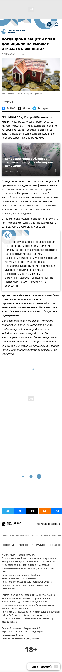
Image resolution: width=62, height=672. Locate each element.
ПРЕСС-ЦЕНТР (25, 545)
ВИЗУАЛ (56, 535)
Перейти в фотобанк (34, 94)
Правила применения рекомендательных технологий (25, 586)
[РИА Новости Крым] (13, 31)
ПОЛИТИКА (8, 535)
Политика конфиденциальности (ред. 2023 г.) (27, 582)
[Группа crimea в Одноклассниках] (45, 511)
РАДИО (40, 545)
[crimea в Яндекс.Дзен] (32, 511)
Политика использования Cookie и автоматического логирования (21, 576)
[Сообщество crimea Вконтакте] (20, 511)
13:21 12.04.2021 (8, 54)
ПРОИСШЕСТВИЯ (40, 535)
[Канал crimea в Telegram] (8, 511)
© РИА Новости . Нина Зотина (13, 94)
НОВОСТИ (8, 545)
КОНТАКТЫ (54, 545)
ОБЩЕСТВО (22, 535)
